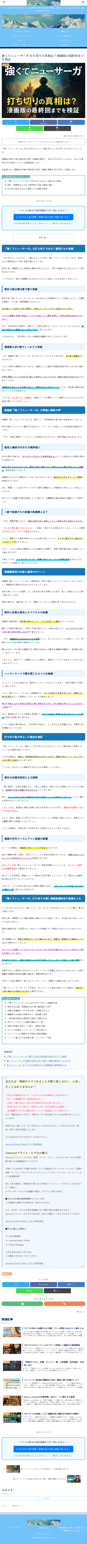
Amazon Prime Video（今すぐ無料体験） (24, 1221)
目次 (41, 237)
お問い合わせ (43, 1528)
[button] (57, 128)
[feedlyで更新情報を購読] (22, 1303)
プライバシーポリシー (43, 1534)
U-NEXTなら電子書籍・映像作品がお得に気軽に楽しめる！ (43, 217)
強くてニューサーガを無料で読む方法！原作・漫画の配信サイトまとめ (38, 1060)
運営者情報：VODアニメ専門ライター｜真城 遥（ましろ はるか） (72, 1529)
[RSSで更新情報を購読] (64, 1303)
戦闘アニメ (7, 1274)
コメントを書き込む (43, 1498)
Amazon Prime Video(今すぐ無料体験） (24, 1144)
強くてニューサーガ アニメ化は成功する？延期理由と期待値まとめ (37, 1065)
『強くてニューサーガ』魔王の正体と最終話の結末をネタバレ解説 (36, 1056)
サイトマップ (15, 1528)
